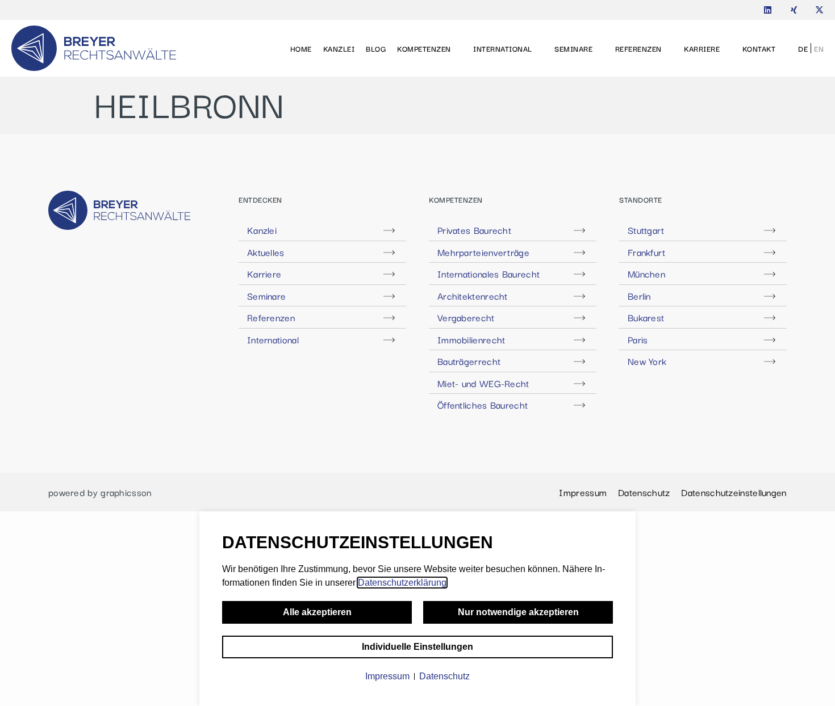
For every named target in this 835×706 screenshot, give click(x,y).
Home (301, 48)
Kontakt (759, 48)
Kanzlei (339, 48)
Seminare (573, 48)
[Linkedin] (767, 10)
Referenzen (638, 48)
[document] (417, 608)
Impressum (583, 492)
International (502, 48)
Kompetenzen (424, 48)
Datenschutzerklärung (402, 582)
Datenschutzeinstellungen (733, 492)
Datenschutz (644, 492)
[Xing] (794, 10)
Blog (376, 48)
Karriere (702, 48)
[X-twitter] (819, 10)
